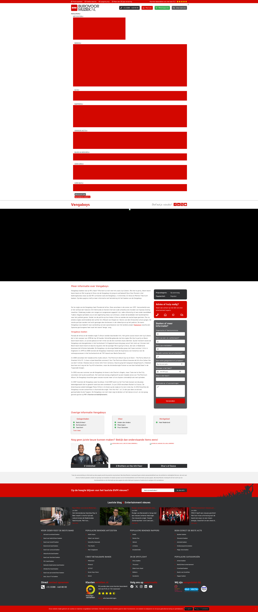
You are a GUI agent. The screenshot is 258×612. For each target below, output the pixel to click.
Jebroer (77, 125)
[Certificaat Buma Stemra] (204, 591)
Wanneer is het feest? (164, 368)
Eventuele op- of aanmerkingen (167, 383)
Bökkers (134, 572)
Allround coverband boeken (51, 534)
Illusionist (78, 139)
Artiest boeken (181, 561)
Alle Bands (78, 46)
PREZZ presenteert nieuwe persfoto (203, 508)
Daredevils (135, 576)
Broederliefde (79, 117)
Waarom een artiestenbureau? (86, 170)
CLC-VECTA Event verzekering (85, 175)
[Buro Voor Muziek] (85, 8)
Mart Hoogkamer (93, 550)
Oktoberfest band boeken (50, 569)
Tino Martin (91, 546)
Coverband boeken (182, 568)
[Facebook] (131, 586)
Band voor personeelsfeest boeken (53, 573)
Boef (76, 115)
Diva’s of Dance (168, 466)
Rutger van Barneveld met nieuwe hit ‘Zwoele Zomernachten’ (144, 508)
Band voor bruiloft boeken (51, 542)
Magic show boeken (182, 550)
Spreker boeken (181, 534)
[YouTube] (150, 586)
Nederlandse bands (81, 49)
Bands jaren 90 (80, 81)
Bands (77, 43)
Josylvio (77, 122)
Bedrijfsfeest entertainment (185, 564)
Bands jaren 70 (80, 76)
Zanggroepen (79, 37)
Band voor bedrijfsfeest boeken (52, 538)
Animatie (78, 141)
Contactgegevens (81, 186)
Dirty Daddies (136, 561)
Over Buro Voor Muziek (83, 167)
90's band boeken (48, 561)
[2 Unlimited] (89, 453)
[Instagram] (141, 586)
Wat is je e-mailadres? (164, 345)
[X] (136, 586)
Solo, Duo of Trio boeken (50, 576)
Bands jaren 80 (80, 79)
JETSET (90, 568)
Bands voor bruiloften (183, 572)
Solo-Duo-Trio (80, 71)
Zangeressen (79, 32)
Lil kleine (78, 112)
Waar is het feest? (162, 375)
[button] (75, 13)
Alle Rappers (79, 107)
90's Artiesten (80, 27)
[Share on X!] (182, 204)
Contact (78, 183)
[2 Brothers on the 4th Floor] (129, 453)
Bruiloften (80, 194)
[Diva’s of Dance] (168, 453)
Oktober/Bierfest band (83, 66)
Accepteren (188, 609)
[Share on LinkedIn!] (178, 204)
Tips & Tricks (79, 158)
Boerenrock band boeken (50, 546)
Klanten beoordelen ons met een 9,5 (163, 1)
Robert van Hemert (93, 538)
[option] (193, 245)
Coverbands (79, 51)
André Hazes (91, 534)
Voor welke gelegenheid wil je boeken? (169, 360)
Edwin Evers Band (137, 568)
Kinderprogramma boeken (184, 546)
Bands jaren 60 (80, 74)
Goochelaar (79, 146)
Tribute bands (80, 54)
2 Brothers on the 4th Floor (129, 466)
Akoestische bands (81, 56)
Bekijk (100, 598)
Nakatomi (137, 325)
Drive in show (79, 96)
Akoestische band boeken (50, 553)
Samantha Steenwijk (94, 542)
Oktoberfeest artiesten (83, 25)
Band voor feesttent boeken (51, 557)
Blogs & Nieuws (81, 152)
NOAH (90, 576)
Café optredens (80, 84)
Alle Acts (78, 134)
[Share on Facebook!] (175, 204)
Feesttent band (80, 64)
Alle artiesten (79, 20)
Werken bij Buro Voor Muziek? (85, 177)
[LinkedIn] (145, 586)
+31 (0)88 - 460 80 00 (56, 587)
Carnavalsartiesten (82, 22)
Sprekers (78, 136)
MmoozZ (90, 564)
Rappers (78, 104)
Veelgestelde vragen (82, 189)
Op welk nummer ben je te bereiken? (169, 353)
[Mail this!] (185, 204)
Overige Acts (80, 130)
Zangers (77, 35)
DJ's (76, 89)
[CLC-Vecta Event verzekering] (179, 591)
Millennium (91, 561)
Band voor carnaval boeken (51, 550)
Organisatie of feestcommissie (167, 330)
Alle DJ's (78, 93)
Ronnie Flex (79, 120)
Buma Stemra (80, 172)
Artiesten (77, 16)
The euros (135, 564)
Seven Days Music (93, 572)
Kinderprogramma (81, 144)
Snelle (77, 110)
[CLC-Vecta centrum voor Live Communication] (192, 591)
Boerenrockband (80, 61)
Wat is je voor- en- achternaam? (167, 338)
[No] (255, 609)
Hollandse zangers (81, 30)
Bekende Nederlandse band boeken (53, 565)
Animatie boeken (182, 542)
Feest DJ (78, 98)
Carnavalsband (80, 59)
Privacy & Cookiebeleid (201, 609)
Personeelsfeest (80, 69)
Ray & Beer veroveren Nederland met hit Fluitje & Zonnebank (84, 508)
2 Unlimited (89, 466)
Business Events (82, 197)
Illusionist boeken (182, 538)
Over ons (78, 163)
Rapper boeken (181, 576)
